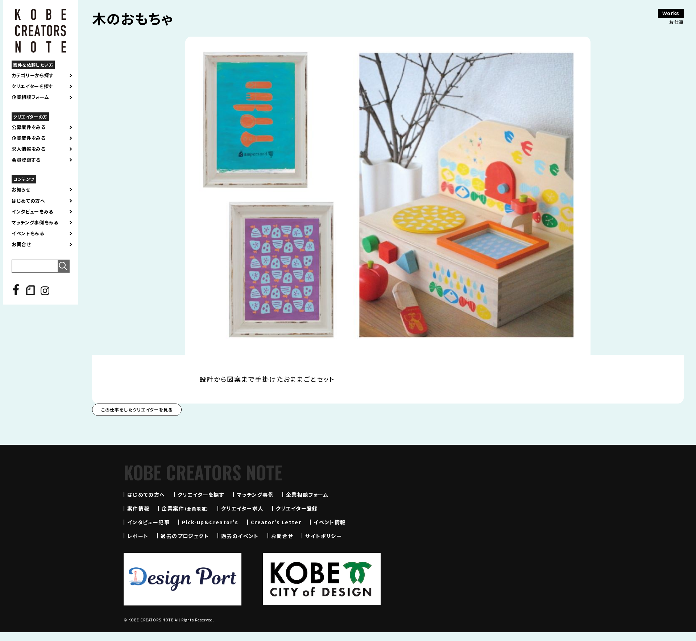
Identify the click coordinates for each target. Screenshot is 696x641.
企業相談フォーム (30, 97)
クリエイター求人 (242, 508)
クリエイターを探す (32, 86)
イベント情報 (329, 522)
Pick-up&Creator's (210, 522)
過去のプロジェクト (185, 535)
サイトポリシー (323, 535)
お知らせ (21, 189)
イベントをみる (28, 233)
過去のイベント (240, 535)
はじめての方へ (28, 201)
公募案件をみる (29, 127)
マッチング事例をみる (35, 222)
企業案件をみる (29, 138)
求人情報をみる (29, 149)
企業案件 (185, 508)
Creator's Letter (276, 522)
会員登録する (26, 160)
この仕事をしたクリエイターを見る (137, 409)
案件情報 (138, 508)
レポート (138, 535)
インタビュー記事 (148, 522)
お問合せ (21, 244)
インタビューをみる (32, 211)
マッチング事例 (255, 494)
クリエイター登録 (297, 508)
